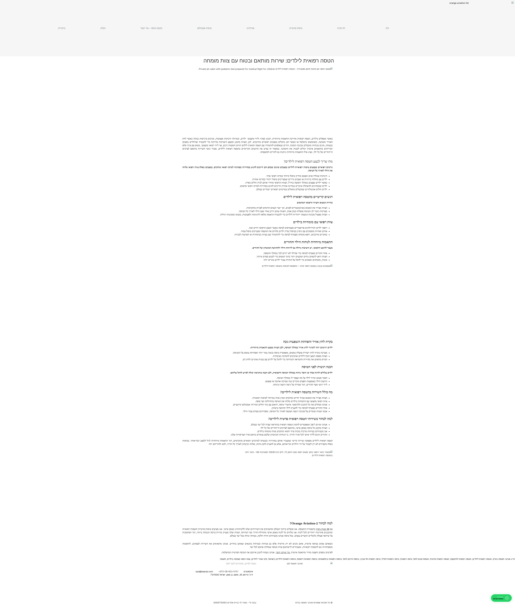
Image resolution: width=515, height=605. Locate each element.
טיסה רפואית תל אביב (370, 559)
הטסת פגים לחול (421, 559)
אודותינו (250, 28)
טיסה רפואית (406, 559)
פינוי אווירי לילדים (259, 559)
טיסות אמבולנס (204, 28)
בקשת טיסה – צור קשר (151, 28)
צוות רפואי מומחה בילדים (238, 559)
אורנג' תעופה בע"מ (501, 559)
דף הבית (341, 28)
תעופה (223, 559)
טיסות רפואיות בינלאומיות (330, 559)
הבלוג (102, 28)
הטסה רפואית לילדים (482, 559)
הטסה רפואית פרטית (439, 559)
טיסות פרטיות (295, 28)
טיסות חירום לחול (351, 559)
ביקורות (61, 28)
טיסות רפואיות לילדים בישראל (282, 559)
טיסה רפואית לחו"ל (390, 559)
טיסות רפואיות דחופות (307, 559)
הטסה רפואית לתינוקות (460, 559)
